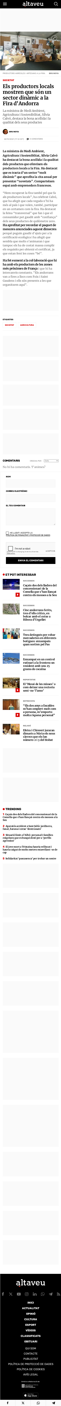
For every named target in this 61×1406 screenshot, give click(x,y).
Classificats (31, 1336)
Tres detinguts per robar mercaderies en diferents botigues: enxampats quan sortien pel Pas (39, 639)
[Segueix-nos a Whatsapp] (43, 1294)
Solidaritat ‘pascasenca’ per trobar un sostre (30, 858)
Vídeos (31, 1330)
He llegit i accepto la (28, 534)
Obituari (30, 1341)
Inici (30, 1302)
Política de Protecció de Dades (30, 1364)
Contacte (31, 1353)
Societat (8, 80)
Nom (8, 477)
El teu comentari (15, 505)
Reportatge (29, 680)
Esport (30, 1324)
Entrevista (29, 701)
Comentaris (36, 139)
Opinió (30, 1313)
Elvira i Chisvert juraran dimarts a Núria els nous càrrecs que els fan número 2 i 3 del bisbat (39, 735)
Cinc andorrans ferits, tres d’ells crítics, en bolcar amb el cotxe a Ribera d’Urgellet (37, 615)
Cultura (30, 1319)
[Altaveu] (33, 4)
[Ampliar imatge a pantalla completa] (54, 38)
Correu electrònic (16, 491)
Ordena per (35, 461)
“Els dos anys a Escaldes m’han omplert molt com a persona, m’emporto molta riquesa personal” (39, 710)
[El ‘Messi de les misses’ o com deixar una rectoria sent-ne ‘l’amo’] (11, 683)
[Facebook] (7, 1403)
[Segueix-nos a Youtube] (19, 1294)
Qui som (30, 1348)
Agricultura (27, 325)
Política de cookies (31, 1369)
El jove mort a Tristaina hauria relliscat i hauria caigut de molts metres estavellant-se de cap (30, 849)
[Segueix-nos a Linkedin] (35, 1294)
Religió (27, 726)
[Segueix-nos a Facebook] (3, 1294)
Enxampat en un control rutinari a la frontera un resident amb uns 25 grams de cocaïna (39, 664)
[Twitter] (22, 1403)
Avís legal (30, 1374)
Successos (28, 581)
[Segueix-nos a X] (11, 1294)
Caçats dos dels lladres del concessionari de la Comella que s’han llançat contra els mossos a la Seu (40, 590)
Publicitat (30, 1359)
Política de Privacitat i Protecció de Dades (28, 535)
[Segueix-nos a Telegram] (51, 1294)
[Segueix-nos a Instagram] (27, 1294)
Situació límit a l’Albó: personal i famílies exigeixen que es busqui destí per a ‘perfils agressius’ (28, 837)
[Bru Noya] (5, 131)
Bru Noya (14, 132)
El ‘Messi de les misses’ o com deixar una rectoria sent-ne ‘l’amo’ (39, 687)
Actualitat (30, 1308)
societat (9, 325)
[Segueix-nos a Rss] (58, 1294)
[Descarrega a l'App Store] (30, 1395)
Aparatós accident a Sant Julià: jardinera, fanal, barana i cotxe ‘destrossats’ (27, 827)
